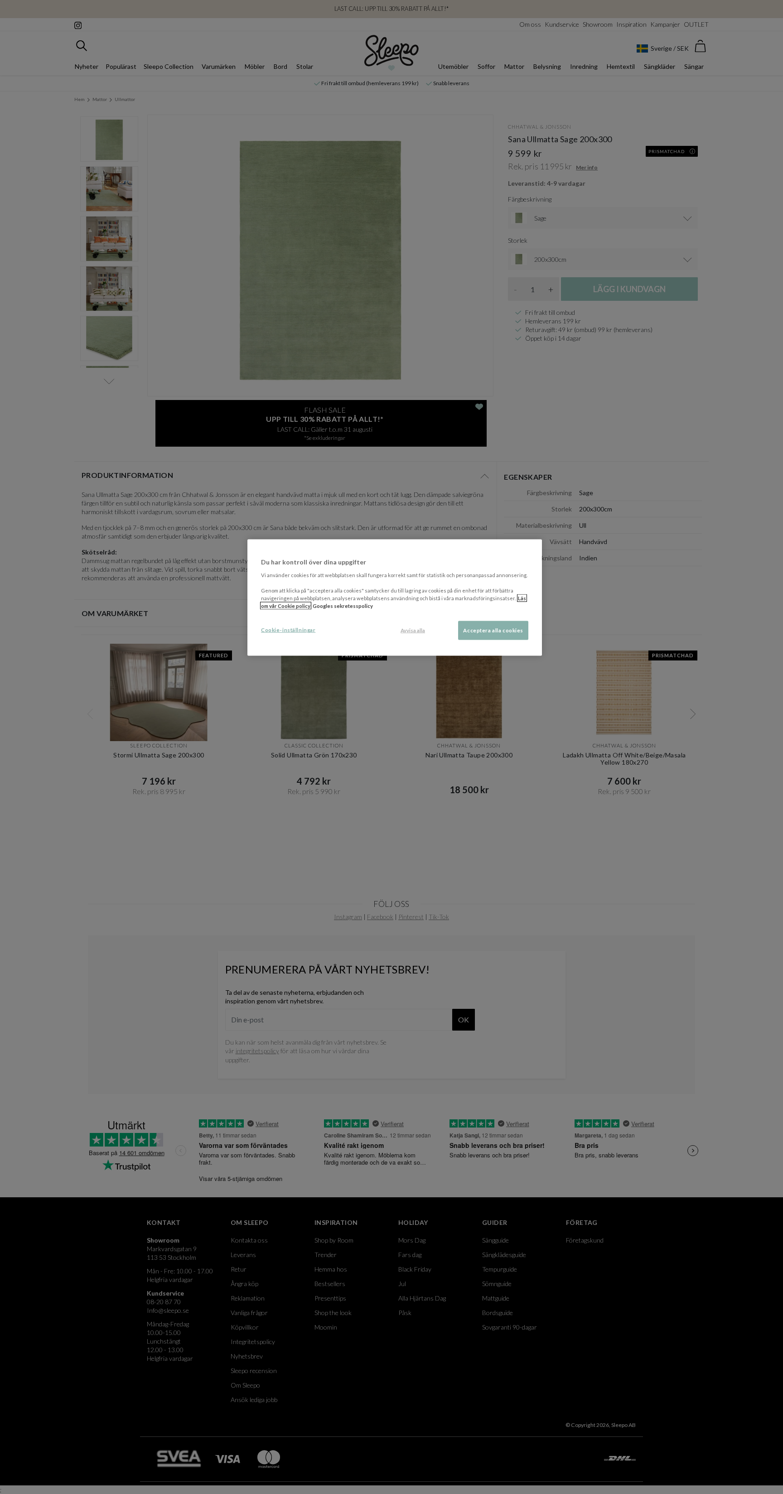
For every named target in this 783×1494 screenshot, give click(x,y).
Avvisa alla (413, 630)
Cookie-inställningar (288, 630)
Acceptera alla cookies (493, 630)
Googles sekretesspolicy (343, 606)
